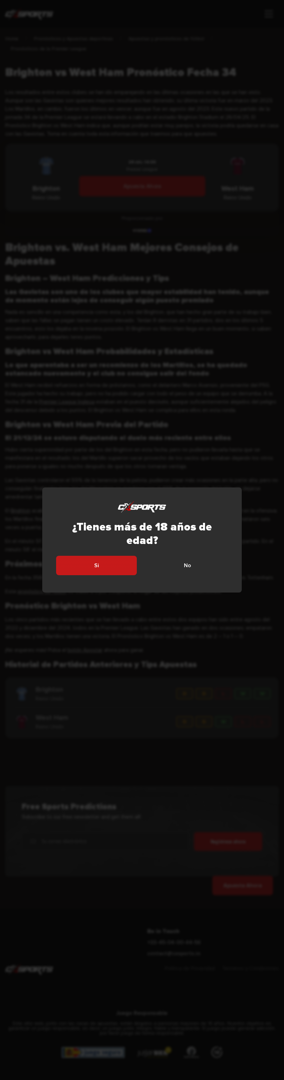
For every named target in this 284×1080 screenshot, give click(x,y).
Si (96, 565)
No (187, 565)
